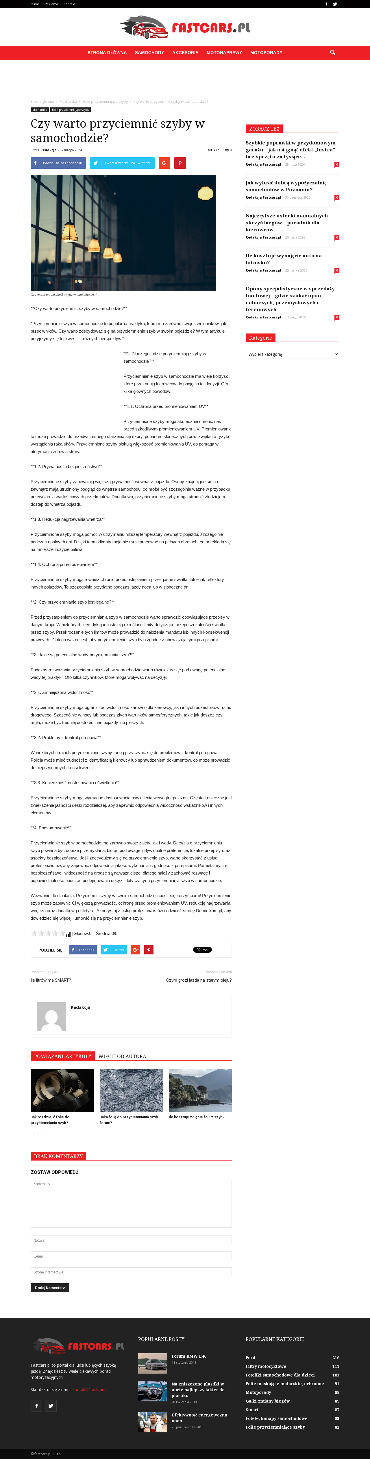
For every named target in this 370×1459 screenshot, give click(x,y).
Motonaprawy (224, 52)
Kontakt (69, 4)
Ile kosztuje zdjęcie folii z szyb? (196, 1117)
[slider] (48, 933)
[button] (332, 53)
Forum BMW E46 (189, 1356)
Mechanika (39, 110)
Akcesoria (185, 52)
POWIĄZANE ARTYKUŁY (62, 1056)
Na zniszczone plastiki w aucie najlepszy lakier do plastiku (198, 1390)
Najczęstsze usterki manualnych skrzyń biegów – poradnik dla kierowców (287, 222)
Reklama (51, 4)
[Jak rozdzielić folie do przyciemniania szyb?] (62, 1090)
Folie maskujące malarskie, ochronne (285, 1383)
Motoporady (266, 52)
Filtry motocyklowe (266, 1366)
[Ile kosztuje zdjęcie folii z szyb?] (200, 1090)
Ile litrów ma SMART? (51, 980)
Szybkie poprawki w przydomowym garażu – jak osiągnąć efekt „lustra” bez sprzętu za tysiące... (291, 150)
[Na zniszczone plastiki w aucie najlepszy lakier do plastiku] (152, 1391)
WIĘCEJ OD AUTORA (122, 1056)
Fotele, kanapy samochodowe (277, 1418)
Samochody (149, 52)
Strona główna (107, 52)
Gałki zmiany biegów (268, 1401)
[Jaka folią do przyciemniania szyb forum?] (131, 1090)
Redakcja (48, 150)
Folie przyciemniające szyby (70, 110)
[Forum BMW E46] (152, 1363)
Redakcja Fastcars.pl (263, 164)
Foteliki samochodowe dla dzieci (280, 1375)
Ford (250, 1357)
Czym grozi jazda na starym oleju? (199, 980)
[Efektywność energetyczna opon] (152, 1422)
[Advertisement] (185, 80)
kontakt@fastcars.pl (91, 1389)
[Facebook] (326, 4)
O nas (35, 4)
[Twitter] (335, 4)
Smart (252, 1409)
